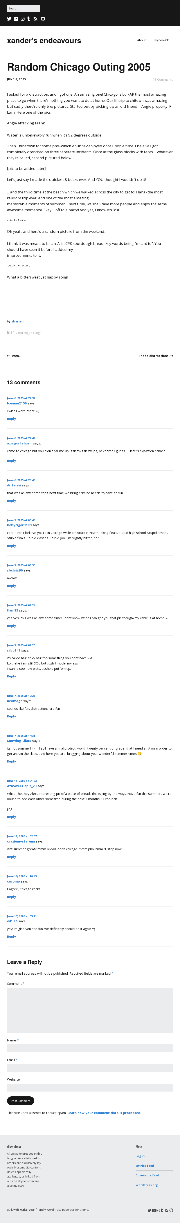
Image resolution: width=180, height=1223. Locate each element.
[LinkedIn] (16, 19)
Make (23, 1210)
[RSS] (35, 19)
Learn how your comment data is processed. (104, 1112)
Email (12, 1059)
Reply (11, 418)
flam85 (12, 610)
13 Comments (163, 79)
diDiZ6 (12, 921)
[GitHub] (43, 19)
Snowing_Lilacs (19, 740)
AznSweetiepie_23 (22, 786)
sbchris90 (15, 570)
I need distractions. (154, 356)
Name (13, 1040)
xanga (37, 333)
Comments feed (147, 1175)
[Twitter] (9, 19)
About (141, 40)
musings (24, 333)
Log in (140, 1156)
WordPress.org (147, 1185)
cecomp (13, 881)
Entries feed (145, 1166)
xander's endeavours (44, 40)
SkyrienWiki (161, 40)
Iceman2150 (17, 403)
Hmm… (16, 356)
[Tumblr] (28, 19)
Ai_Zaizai (14, 485)
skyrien (17, 321)
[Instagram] (22, 19)
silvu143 (13, 650)
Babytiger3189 (19, 525)
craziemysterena (21, 841)
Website (13, 1079)
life (13, 333)
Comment (15, 983)
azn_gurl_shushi (19, 443)
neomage (14, 701)
